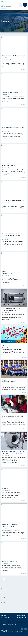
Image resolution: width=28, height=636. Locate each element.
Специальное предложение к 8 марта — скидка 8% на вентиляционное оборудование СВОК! (13, 524)
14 (4, 602)
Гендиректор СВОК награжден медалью (13, 200)
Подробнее (23, 69)
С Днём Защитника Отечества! (10, 561)
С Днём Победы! (6, 345)
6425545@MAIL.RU (22, 617)
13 (4, 597)
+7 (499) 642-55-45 (5, 617)
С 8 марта (5, 488)
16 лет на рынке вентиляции (10, 92)
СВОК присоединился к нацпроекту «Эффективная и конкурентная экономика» (12, 235)
